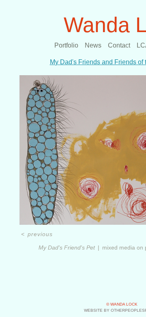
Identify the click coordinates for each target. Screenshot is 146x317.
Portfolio (66, 45)
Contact (119, 45)
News (93, 45)
